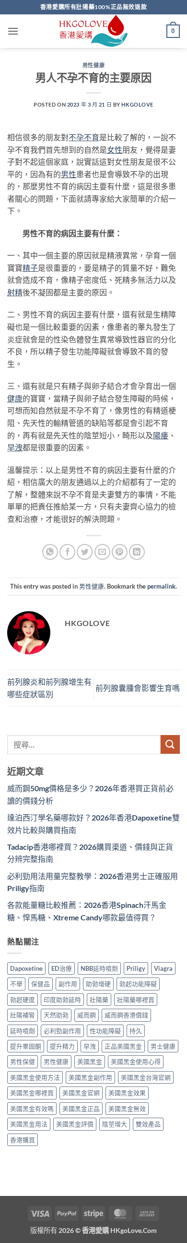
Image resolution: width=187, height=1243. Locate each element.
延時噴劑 (22, 1031)
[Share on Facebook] (67, 552)
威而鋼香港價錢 (126, 1015)
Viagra (163, 968)
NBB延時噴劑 (99, 968)
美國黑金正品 (81, 1108)
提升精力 (62, 1046)
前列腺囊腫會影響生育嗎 (137, 687)
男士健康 (163, 1046)
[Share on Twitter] (85, 552)
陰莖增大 (114, 1124)
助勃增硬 (98, 984)
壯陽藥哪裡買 (135, 999)
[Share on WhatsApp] (50, 552)
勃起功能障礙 (138, 984)
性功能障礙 (105, 1031)
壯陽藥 (99, 999)
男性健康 (93, 65)
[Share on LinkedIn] (137, 552)
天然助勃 (56, 1015)
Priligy (136, 968)
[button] (13, 31)
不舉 (16, 984)
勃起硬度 (22, 999)
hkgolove (137, 104)
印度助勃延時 (62, 999)
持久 (135, 1031)
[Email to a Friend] (102, 552)
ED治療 (61, 968)
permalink (161, 586)
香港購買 (22, 1140)
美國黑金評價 (75, 1124)
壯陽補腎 (22, 1015)
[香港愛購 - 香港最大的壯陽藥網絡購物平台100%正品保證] (93, 31)
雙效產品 (148, 1124)
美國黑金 (89, 1061)
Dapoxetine (26, 968)
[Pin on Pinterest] (120, 552)
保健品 (40, 984)
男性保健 (22, 1061)
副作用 (67, 984)
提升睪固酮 (25, 1046)
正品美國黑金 (123, 1046)
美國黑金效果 (127, 1093)
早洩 (89, 1046)
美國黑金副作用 (90, 1077)
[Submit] (170, 744)
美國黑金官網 (81, 1093)
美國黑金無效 (127, 1108)
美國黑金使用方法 (35, 1077)
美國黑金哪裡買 (32, 1093)
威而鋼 (86, 1015)
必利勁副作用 (62, 1031)
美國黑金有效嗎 (32, 1108)
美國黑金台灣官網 (146, 1077)
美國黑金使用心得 (136, 1061)
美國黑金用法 (28, 1124)
